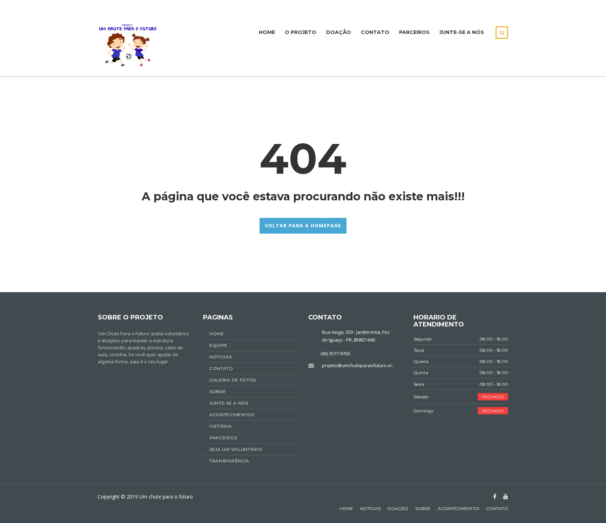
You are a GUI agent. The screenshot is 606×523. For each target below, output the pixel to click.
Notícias (370, 508)
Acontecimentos (458, 508)
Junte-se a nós (461, 32)
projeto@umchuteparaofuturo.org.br (361, 365)
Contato (375, 32)
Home (267, 32)
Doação (338, 32)
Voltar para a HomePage (303, 225)
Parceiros (414, 32)
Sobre (423, 508)
